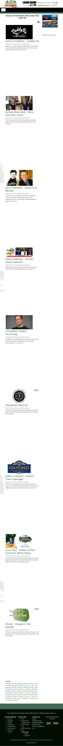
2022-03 (10, 700)
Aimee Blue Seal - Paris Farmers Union (19, 113)
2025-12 (22, 685)
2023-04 (31, 695)
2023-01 (16, 696)
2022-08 (13, 698)
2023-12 (16, 693)
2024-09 (34, 689)
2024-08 (7, 691)
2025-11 (28, 685)
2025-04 (25, 687)
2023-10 (28, 693)
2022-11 (28, 696)
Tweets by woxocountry (49, 35)
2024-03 (31, 691)
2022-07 (19, 698)
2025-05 (19, 687)
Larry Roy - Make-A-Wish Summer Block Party (20, 552)
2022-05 (31, 698)
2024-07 (13, 691)
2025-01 (10, 689)
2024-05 (19, 691)
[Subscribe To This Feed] (38, 22)
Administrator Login (48, 740)
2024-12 (16, 689)
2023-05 (25, 695)
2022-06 (25, 698)
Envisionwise (35, 740)
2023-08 (7, 695)
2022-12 (22, 696)
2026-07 (13, 683)
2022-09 (7, 698)
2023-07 (13, 695)
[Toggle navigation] (3, 9)
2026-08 (7, 683)
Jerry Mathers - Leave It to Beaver (21, 189)
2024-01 (10, 693)
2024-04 (25, 691)
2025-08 (13, 687)
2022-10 (34, 696)
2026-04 (31, 683)
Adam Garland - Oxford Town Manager (19, 478)
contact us (52, 713)
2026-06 (19, 683)
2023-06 (19, 695)
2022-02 (16, 700)
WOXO (26, 734)
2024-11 (22, 689)
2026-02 (10, 685)
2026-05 (25, 683)
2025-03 (31, 687)
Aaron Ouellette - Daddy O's (22, 41)
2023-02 (10, 696)
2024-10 (28, 689)
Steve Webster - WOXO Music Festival (19, 261)
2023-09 (34, 693)
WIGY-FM (27, 735)
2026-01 (16, 685)
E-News (10, 719)
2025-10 (34, 685)
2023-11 (22, 693)
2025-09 (7, 687)
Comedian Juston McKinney (16, 333)
